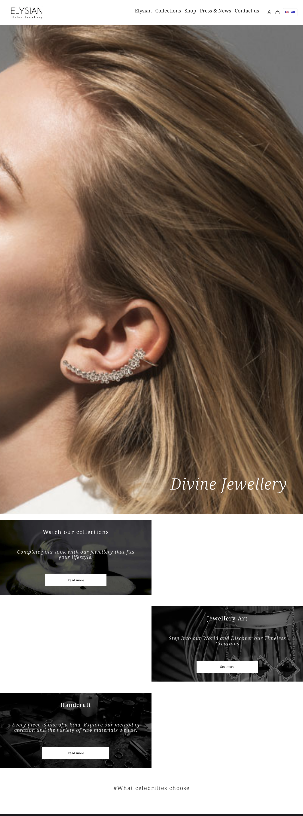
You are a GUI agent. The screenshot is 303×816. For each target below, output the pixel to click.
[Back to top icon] (276, 804)
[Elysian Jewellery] (26, 12)
